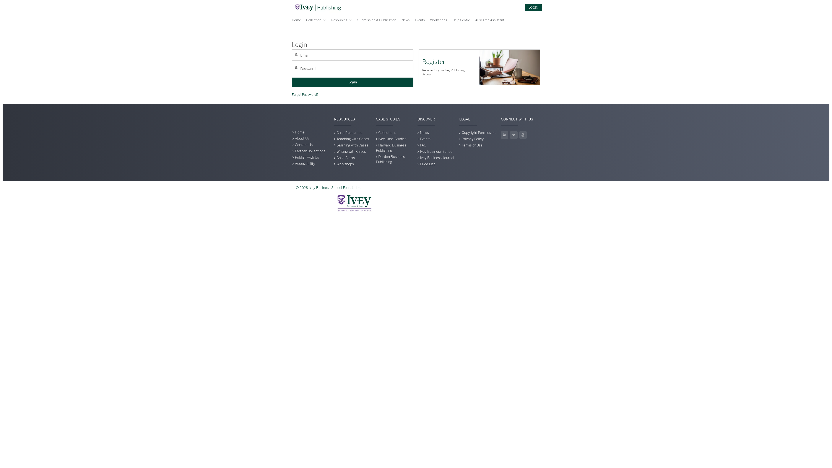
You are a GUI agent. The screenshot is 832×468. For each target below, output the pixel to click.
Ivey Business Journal (437, 158)
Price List (427, 164)
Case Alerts (345, 158)
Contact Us (304, 145)
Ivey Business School (436, 151)
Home (296, 20)
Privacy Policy (473, 139)
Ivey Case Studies (392, 139)
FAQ (423, 145)
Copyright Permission (479, 132)
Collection (313, 20)
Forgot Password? (305, 95)
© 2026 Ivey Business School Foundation (328, 187)
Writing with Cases (351, 151)
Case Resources (349, 132)
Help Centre (461, 20)
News (405, 20)
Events (420, 20)
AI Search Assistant (489, 20)
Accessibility (305, 163)
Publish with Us (307, 157)
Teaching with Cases (352, 139)
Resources (339, 20)
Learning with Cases (352, 145)
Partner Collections (310, 151)
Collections (387, 132)
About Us (302, 138)
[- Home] (318, 7)
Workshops (438, 20)
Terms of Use (472, 145)
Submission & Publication (376, 20)
